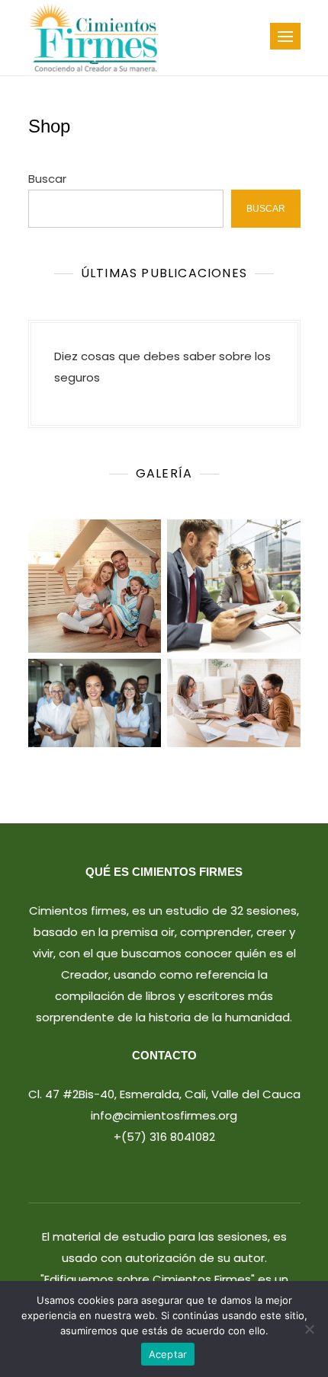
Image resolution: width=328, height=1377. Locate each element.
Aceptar (168, 1354)
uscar (265, 208)
